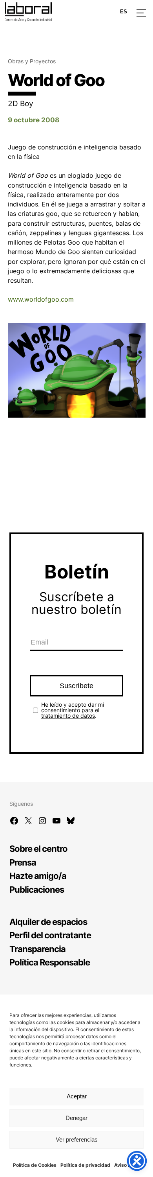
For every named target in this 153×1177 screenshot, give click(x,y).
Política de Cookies (34, 1165)
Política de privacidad (85, 1165)
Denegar (76, 1117)
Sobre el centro (38, 848)
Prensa (22, 862)
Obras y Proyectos (32, 61)
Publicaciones (36, 889)
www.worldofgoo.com (41, 299)
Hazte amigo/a (37, 875)
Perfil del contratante (50, 935)
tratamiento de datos (68, 715)
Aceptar (77, 1096)
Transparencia (37, 948)
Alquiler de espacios (48, 921)
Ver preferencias (77, 1139)
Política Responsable (49, 962)
